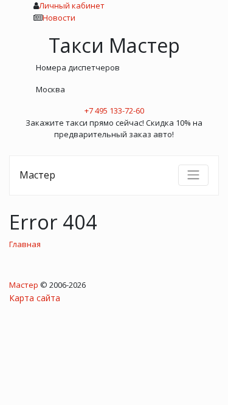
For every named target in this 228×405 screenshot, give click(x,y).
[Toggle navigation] (193, 175)
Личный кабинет (72, 5)
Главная (25, 244)
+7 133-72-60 (114, 110)
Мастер (37, 175)
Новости (59, 17)
